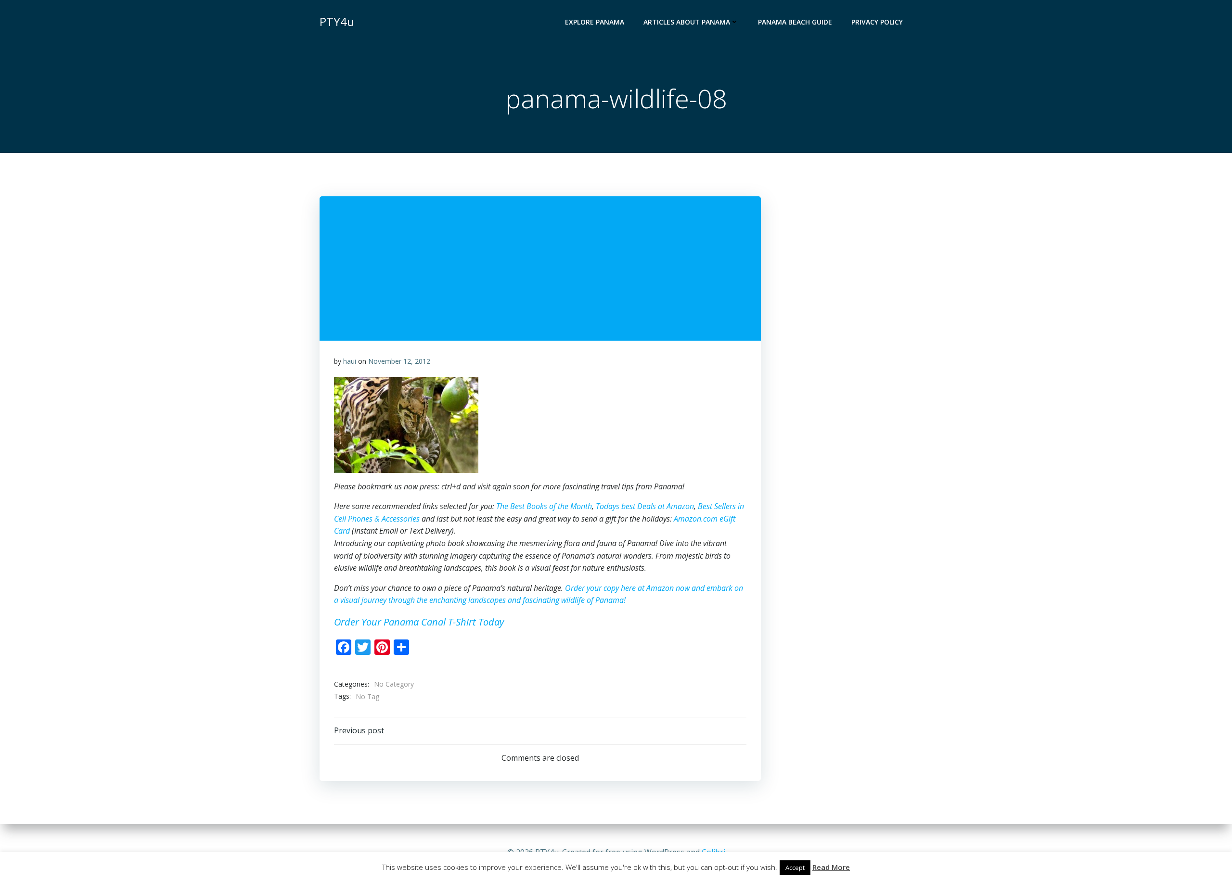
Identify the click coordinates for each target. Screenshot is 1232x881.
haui (349, 361)
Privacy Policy (877, 21)
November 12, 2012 (399, 361)
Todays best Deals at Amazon (645, 506)
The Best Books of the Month (544, 506)
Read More (831, 867)
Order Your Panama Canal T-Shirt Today (419, 621)
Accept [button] (795, 867)
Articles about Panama (686, 21)
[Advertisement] (888, 201)
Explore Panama (594, 21)
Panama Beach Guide (795, 21)
